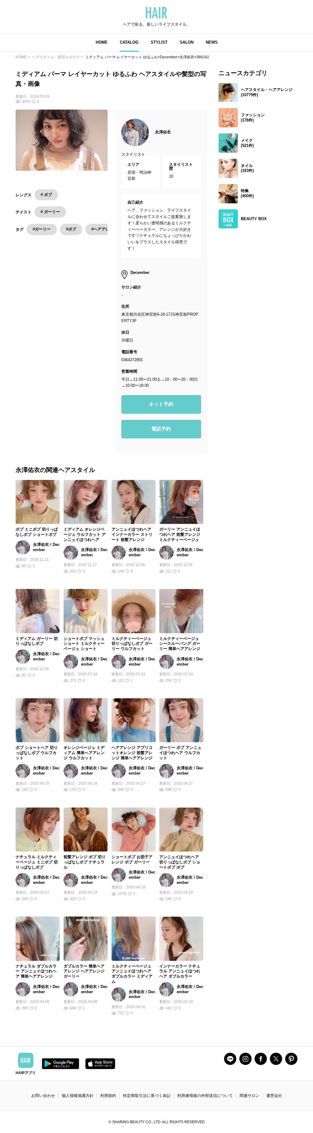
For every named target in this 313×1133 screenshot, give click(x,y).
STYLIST (159, 42)
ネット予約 (161, 404)
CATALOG (129, 42)
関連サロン (250, 1095)
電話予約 (161, 428)
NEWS (212, 42)
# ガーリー (50, 211)
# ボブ (46, 194)
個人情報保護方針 (78, 1095)
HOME (102, 42)
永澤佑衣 (163, 132)
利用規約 (108, 1095)
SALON (186, 42)
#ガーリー (42, 229)
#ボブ (71, 229)
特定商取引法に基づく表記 (147, 1095)
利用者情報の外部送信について (205, 1095)
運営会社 (274, 1095)
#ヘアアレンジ (104, 229)
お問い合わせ (43, 1095)
